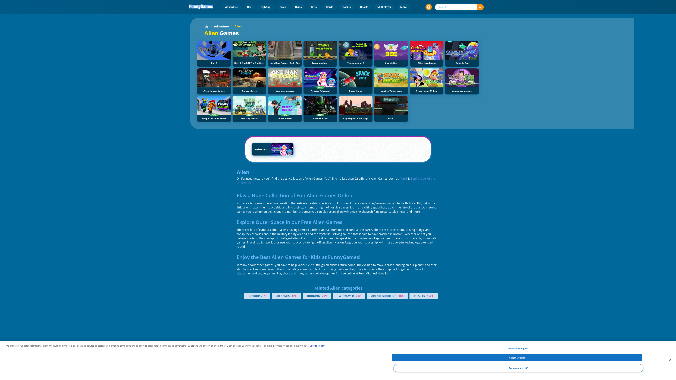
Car (249, 6)
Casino (346, 6)
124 (294, 296)
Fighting (266, 6)
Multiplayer (384, 6)
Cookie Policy (316, 345)
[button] (428, 7)
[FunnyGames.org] (206, 26)
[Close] (670, 360)
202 (358, 296)
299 (324, 296)
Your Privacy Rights (517, 348)
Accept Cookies (517, 357)
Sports (364, 6)
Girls (314, 6)
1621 (430, 296)
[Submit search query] (480, 7)
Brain (283, 6)
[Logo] (201, 7)
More (403, 6)
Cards (329, 6)
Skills (298, 6)
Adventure (231, 6)
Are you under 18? (518, 368)
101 (401, 296)
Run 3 (403, 178)
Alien (238, 26)
